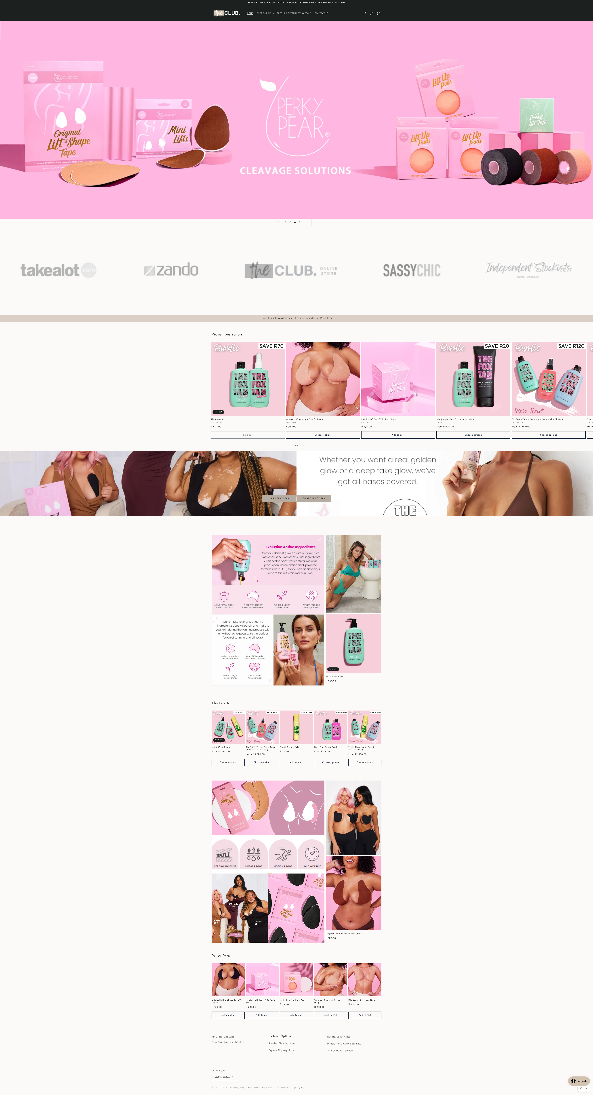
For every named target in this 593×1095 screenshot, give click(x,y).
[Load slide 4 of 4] (299, 222)
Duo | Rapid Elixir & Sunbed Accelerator (456, 419)
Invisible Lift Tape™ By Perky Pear (378, 419)
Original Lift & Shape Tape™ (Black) (226, 1001)
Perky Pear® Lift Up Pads (292, 1000)
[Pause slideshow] (314, 222)
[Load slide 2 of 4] (290, 222)
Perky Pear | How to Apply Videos (228, 1042)
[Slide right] (303, 445)
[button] (265, 13)
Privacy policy (267, 1088)
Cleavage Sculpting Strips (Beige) (327, 1001)
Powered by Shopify (237, 1088)
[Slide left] (289, 445)
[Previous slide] (278, 222)
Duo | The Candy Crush (325, 747)
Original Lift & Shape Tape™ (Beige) (305, 419)
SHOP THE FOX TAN (314, 498)
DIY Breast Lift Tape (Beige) (362, 1000)
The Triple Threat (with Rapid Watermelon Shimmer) (538, 419)
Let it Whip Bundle (221, 747)
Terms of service (282, 1088)
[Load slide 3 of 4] (295, 222)
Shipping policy (298, 1088)
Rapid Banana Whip (290, 747)
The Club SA (224, 1088)
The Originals (217, 419)
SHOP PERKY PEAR (278, 498)
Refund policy (253, 1088)
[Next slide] (307, 222)
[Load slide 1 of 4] (285, 222)
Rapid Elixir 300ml (335, 677)
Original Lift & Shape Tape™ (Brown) (345, 934)
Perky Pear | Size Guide (223, 1037)
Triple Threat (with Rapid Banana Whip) (361, 748)
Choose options (323, 435)
